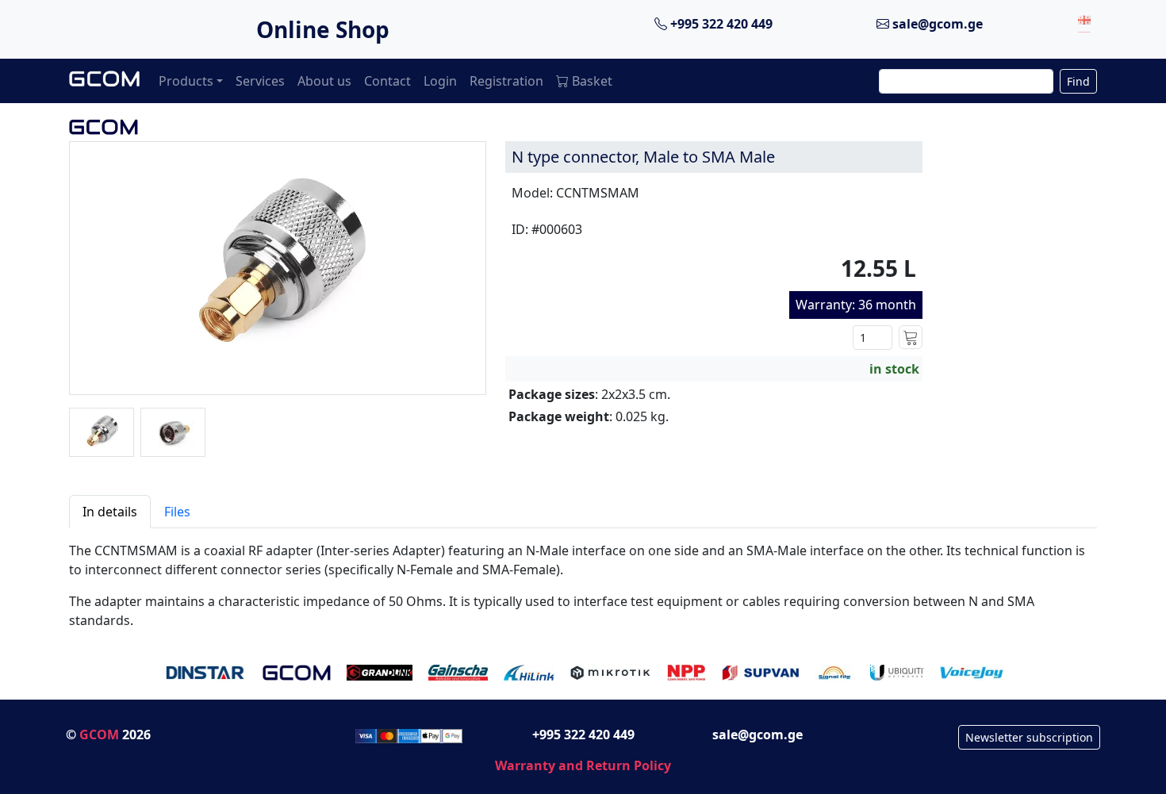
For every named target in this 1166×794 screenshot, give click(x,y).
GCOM (99, 734)
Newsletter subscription (1029, 737)
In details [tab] (109, 511)
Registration (506, 81)
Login (440, 81)
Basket (592, 81)
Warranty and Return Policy (583, 765)
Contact (387, 81)
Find (1078, 81)
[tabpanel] (583, 579)
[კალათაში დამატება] (910, 337)
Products (186, 81)
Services (260, 81)
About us (324, 81)
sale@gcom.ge (936, 24)
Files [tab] (177, 511)
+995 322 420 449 (720, 24)
